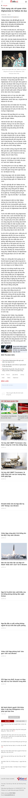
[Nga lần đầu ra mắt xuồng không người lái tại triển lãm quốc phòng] (14, 612)
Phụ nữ (8, 374)
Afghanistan (15, 377)
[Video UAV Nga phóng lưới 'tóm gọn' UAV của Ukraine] (14, 640)
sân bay (22, 374)
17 (14, 731)
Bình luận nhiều (20, 721)
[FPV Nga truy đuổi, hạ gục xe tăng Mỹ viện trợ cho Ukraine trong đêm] (14, 668)
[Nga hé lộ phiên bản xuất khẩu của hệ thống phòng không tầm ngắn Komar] (14, 581)
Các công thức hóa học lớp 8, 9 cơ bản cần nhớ (13, 745)
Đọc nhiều (7, 721)
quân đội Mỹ (15, 374)
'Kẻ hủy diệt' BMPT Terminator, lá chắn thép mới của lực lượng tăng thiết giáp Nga (13, 474)
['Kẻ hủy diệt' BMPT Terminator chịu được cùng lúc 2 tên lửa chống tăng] (14, 431)
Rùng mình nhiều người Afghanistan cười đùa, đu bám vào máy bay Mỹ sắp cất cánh (20, 349)
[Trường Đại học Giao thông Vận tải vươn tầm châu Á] (9, 408)
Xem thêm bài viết (14, 717)
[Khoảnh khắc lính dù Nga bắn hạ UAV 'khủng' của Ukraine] (14, 492)
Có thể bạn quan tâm (9, 401)
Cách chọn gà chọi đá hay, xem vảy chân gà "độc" (13, 756)
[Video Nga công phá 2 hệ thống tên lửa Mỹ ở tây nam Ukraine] (14, 522)
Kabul (3, 377)
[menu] (1, 1)
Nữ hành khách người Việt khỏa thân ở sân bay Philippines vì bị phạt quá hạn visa (12, 709)
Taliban (8, 377)
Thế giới (5, 5)
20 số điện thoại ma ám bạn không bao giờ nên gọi (14, 741)
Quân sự (3, 447)
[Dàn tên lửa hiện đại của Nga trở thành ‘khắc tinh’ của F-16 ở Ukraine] (14, 551)
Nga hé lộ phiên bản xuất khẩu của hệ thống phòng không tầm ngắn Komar (13, 594)
